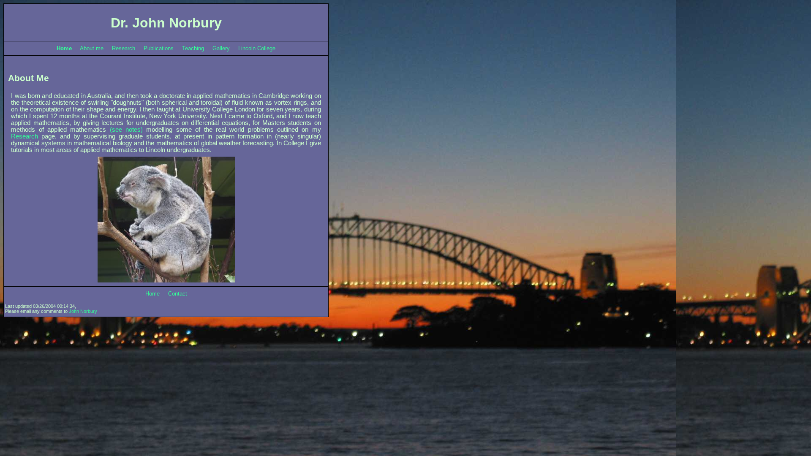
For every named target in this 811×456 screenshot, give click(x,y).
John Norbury (83, 311)
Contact (177, 293)
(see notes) (126, 129)
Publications (159, 48)
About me (91, 48)
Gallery (221, 48)
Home (152, 293)
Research (123, 48)
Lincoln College (256, 48)
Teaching (193, 48)
